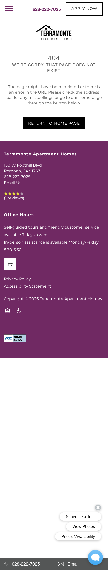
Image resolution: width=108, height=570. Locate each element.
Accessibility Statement (27, 286)
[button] (84, 9)
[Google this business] (10, 264)
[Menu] (9, 9)
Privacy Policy (17, 279)
